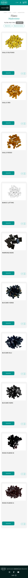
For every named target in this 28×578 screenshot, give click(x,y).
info (13, 575)
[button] (17, 2)
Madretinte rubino (18, 26)
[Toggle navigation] (25, 3)
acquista (8, 73)
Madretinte (7, 26)
